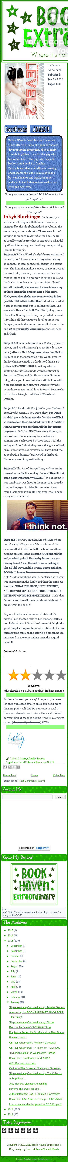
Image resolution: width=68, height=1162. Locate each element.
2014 (11, 935)
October (15, 956)
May (13, 981)
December (16, 945)
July (13, 971)
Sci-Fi (50, 762)
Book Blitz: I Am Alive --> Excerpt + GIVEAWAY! (36, 1099)
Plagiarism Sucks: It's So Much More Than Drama (36, 1032)
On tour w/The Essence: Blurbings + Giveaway (35, 1068)
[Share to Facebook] (18, 767)
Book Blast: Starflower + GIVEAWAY (29, 1058)
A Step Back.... (17, 1078)
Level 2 (23, 762)
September (17, 961)
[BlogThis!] (10, 767)
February (16, 997)
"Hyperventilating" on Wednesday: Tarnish (32, 1052)
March (14, 992)
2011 (11, 1114)
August (15, 966)
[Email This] (5, 767)
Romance (41, 762)
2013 (11, 940)
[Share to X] (14, 767)
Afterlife (31, 758)
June (14, 976)
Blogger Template (24, 1159)
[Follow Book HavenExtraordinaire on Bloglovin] (34, 850)
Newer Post (9, 775)
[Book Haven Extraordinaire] (34, 904)
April (13, 986)
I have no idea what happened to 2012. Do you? (35, 1104)
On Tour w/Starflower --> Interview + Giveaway (34, 1047)
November (16, 951)
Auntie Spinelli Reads (47, 1149)
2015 (11, 930)
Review (31, 762)
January (15, 1002)
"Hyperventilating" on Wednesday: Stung (31, 1022)
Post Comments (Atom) (32, 780)
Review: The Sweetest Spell (24, 1088)
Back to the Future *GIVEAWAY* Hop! (30, 1027)
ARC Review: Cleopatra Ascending (28, 1083)
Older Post (59, 775)
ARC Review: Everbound (22, 1063)
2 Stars (22, 758)
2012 (11, 1109)
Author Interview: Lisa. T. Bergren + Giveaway (34, 1093)
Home (34, 775)
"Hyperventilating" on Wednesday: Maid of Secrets (37, 1007)
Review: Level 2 (18, 1037)
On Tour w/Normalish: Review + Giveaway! (32, 1042)
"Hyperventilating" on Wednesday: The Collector (35, 1073)
